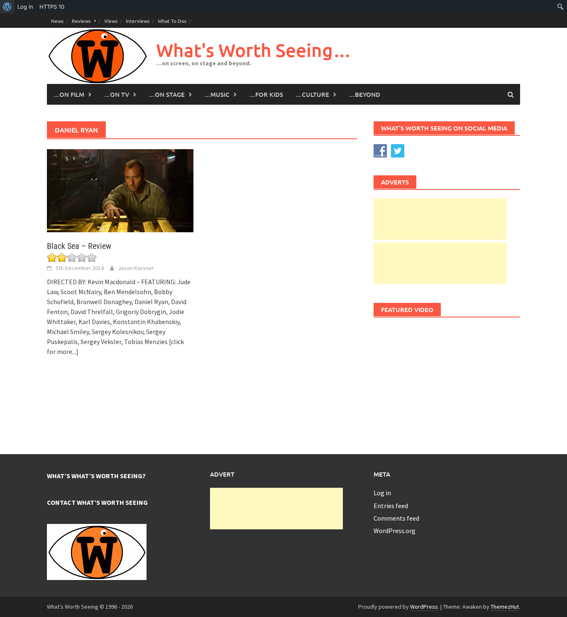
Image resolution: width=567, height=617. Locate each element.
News (57, 20)
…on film (68, 94)
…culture (312, 94)
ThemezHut (505, 606)
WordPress (424, 606)
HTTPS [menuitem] (51, 6)
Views (110, 20)
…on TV (116, 94)
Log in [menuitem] (25, 6)
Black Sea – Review (79, 246)
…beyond (364, 94)
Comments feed (396, 518)
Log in (382, 493)
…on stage (167, 94)
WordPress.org (394, 530)
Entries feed (391, 505)
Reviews (81, 20)
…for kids (266, 94)
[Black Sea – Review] (120, 190)
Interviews (137, 20)
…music (217, 94)
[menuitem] (7, 6)
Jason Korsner (136, 268)
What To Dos (172, 20)
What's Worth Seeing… (253, 50)
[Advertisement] (440, 219)
